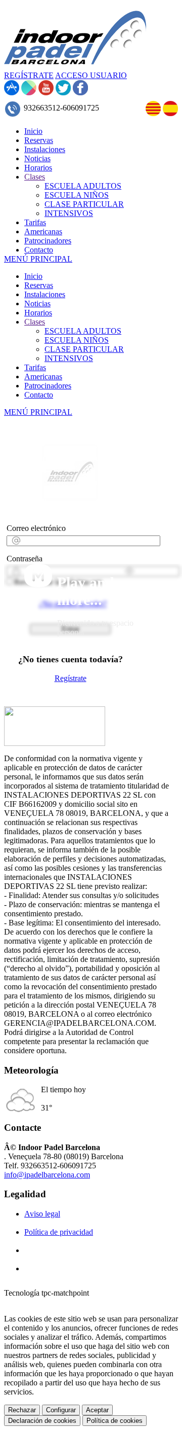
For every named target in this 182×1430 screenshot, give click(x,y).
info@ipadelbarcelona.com (47, 1174)
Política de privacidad (58, 1232)
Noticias (37, 303)
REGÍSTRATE (29, 75)
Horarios (38, 312)
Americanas (43, 376)
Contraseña (24, 558)
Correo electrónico (36, 528)
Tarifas (35, 367)
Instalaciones (44, 294)
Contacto (38, 394)
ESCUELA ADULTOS (82, 331)
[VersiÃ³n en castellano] (170, 113)
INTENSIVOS (68, 358)
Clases (34, 321)
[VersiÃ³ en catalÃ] (153, 113)
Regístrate (70, 678)
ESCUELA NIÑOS (76, 340)
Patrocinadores (47, 385)
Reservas (38, 285)
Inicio (33, 276)
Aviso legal (42, 1213)
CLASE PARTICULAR (84, 349)
